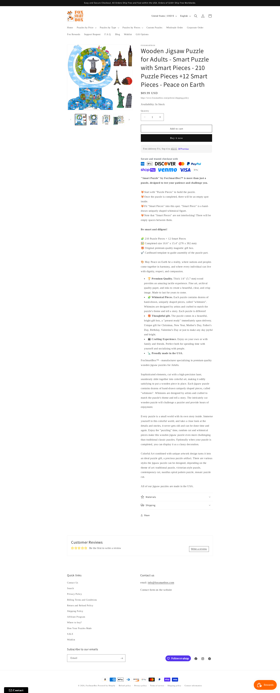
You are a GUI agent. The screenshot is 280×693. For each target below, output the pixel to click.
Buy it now (176, 138)
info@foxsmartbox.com (161, 582)
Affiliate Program (76, 617)
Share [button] (147, 515)
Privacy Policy (74, 594)
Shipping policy (174, 685)
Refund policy (125, 685)
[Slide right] (129, 119)
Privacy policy (140, 685)
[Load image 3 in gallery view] (106, 119)
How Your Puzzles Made (79, 628)
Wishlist (71, 639)
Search (70, 588)
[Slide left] (70, 119)
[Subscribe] (121, 658)
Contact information (193, 685)
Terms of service (157, 685)
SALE (70, 634)
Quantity (145, 110)
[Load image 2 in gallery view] (93, 119)
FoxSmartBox (91, 686)
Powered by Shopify (106, 686)
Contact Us (72, 582)
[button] (86, 27)
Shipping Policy (75, 611)
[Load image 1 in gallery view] (80, 119)
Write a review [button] (199, 549)
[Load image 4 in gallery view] (118, 119)
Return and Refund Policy (80, 605)
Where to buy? (74, 622)
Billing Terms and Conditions (82, 600)
